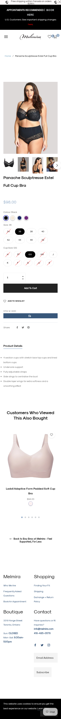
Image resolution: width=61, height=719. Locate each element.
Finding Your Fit (42, 585)
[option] (30, 473)
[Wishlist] (49, 36)
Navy (19, 217)
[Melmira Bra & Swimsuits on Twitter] (42, 645)
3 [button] (28, 517)
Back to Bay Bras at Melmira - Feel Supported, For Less (32, 540)
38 (31, 230)
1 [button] (22, 517)
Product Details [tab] (12, 345)
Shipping (38, 591)
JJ (38, 262)
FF (18, 253)
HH (42, 253)
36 (19, 230)
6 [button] (39, 517)
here (30, 24)
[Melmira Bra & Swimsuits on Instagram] (48, 645)
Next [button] (57, 165)
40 (43, 230)
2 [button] (25, 517)
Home (8, 55)
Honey (12, 217)
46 (31, 239)
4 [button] (32, 517)
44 (19, 239)
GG (30, 253)
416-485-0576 (42, 633)
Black (5, 217)
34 (8, 230)
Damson (26, 217)
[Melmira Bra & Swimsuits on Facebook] (35, 645)
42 (8, 239)
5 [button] (35, 517)
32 (43, 239)
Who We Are (9, 585)
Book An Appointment (14, 601)
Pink (30, 503)
